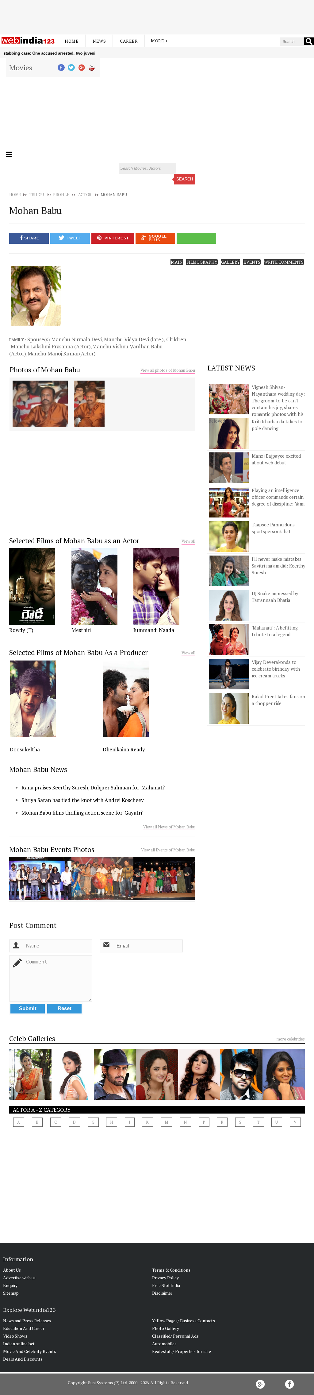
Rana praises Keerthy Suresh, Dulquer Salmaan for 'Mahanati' (93, 787)
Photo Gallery (165, 1328)
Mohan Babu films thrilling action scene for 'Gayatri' (82, 812)
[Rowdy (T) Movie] (32, 623)
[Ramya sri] (199, 1098)
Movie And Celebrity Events (29, 1351)
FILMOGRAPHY (201, 262)
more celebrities (290, 1039)
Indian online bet (19, 1344)
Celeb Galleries (32, 1038)
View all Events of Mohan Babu (168, 850)
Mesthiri (81, 630)
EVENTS (251, 262)
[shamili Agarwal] (283, 1098)
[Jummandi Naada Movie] (156, 623)
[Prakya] (30, 1098)
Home (71, 41)
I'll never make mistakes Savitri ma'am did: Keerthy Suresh (278, 565)
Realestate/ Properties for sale (181, 1351)
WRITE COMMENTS (284, 262)
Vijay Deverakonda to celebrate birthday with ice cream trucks (276, 669)
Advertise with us (19, 1278)
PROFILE (61, 194)
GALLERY (230, 262)
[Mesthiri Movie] (94, 623)
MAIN (177, 262)
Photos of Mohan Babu (45, 369)
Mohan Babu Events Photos (51, 849)
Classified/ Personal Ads (175, 1336)
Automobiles (164, 1344)
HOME (15, 194)
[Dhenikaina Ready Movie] (126, 735)
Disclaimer (162, 1293)
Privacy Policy (165, 1278)
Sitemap (11, 1293)
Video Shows (15, 1336)
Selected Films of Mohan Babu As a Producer (78, 652)
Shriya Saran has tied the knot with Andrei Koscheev (82, 800)
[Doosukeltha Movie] (33, 735)
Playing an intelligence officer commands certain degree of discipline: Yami (278, 497)
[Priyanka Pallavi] (73, 1098)
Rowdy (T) (21, 630)
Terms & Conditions (171, 1270)
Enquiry (10, 1285)
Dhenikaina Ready (124, 749)
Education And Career (23, 1328)
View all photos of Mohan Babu (167, 370)
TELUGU (36, 194)
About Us (12, 1270)
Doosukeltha (25, 749)
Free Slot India (166, 1285)
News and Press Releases (27, 1320)
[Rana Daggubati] (115, 1098)
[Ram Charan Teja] (241, 1098)
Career (129, 41)
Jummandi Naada (153, 630)
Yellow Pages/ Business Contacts (183, 1320)
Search (184, 179)
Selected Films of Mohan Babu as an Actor (74, 540)
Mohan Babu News (38, 769)
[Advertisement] (157, 16)
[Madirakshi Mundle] (157, 1098)
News (99, 41)
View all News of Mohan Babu (169, 827)
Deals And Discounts (23, 1359)
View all (188, 541)
